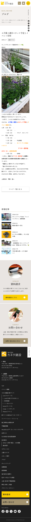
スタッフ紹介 (5, 456)
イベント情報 (5, 389)
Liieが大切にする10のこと (11, 398)
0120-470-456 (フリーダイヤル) (10, 367)
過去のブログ (11, 39)
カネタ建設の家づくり (8, 393)
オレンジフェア (6, 463)
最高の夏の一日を (17, 225)
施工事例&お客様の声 (8, 422)
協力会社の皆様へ (7, 474)
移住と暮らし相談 (7, 484)
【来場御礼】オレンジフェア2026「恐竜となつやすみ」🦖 (20, 244)
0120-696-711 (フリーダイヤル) (10, 380)
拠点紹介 (5, 445)
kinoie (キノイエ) (7, 406)
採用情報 (4, 470)
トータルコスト (8, 403)
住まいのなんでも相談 (8, 477)
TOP (3, 386)
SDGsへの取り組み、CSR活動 (11, 443)
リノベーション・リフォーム (10, 418)
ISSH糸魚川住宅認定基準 (9, 436)
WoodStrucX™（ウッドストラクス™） (13, 429)
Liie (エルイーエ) (7, 396)
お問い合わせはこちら (13, 341)
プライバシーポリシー (8, 488)
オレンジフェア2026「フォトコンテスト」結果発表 (20, 218)
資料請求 (6, 494)
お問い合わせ (8, 502)
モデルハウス (5, 449)
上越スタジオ (5, 452)
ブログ (3, 459)
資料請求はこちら (11, 297)
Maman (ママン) (7, 411)
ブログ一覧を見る (15, 189)
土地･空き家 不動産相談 (8, 481)
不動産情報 (5, 426)
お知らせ (4, 433)
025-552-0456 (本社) (7, 365)
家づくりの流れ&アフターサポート (12, 415)
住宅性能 (6, 401)
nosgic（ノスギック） (9, 409)
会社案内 (4, 440)
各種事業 (4, 467)
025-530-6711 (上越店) (7, 378)
